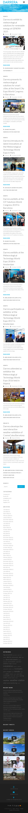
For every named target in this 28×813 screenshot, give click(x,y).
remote (17, 671)
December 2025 (7, 519)
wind (4, 683)
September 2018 (7, 585)
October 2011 (6, 643)
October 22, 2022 (16, 155)
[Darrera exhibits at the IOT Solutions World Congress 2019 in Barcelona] (14, 219)
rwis (4, 674)
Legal (14, 808)
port (4, 671)
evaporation (18, 661)
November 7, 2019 (16, 210)
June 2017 (5, 597)
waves (16, 677)
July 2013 (5, 637)
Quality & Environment (14, 810)
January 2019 (6, 581)
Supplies (5, 502)
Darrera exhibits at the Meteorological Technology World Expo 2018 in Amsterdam (13, 258)
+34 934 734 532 (14, 788)
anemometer (15, 657)
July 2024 (5, 531)
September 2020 (7, 569)
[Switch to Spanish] (20, 805)
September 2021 (7, 565)
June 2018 (5, 587)
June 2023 (5, 541)
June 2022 (5, 551)
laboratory (15, 666)
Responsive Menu (24, 2)
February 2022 (7, 557)
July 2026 (5, 509)
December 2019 (7, 573)
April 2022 (5, 553)
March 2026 (6, 513)
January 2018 (6, 589)
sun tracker (7, 190)
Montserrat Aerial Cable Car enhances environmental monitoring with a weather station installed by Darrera (13, 699)
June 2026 (5, 511)
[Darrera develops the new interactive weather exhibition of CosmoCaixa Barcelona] (14, 447)
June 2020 (5, 571)
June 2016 (5, 615)
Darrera (7, 34)
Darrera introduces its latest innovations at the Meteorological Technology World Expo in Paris (13, 146)
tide (14, 675)
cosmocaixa (19, 470)
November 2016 (7, 607)
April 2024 (5, 535)
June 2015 (5, 623)
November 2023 (7, 539)
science (5, 475)
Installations (6, 498)
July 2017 (5, 595)
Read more (6, 65)
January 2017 (6, 603)
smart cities (19, 674)
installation (8, 666)
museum (13, 472)
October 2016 (6, 609)
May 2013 (5, 639)
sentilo (15, 674)
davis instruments (12, 660)
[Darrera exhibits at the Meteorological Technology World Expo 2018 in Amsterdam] (14, 276)
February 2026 (7, 515)
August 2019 (6, 577)
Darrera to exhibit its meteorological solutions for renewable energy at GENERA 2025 (14, 25)
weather (17, 132)
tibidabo (11, 675)
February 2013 (7, 641)
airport (19, 655)
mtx (19, 297)
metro (10, 669)
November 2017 (7, 591)
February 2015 (7, 625)
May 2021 (5, 567)
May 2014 (5, 629)
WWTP (19, 683)
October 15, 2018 (16, 267)
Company (5, 494)
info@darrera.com (14, 794)
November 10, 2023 (17, 97)
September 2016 (7, 611)
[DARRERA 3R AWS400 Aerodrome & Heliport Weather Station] (14, 750)
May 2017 (5, 599)
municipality (18, 669)
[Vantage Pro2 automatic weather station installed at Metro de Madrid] (14, 738)
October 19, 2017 (16, 326)
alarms (9, 657)
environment (9, 68)
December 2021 (7, 561)
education (5, 661)
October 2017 (6, 593)
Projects (6, 423)
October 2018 (6, 583)
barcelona (11, 470)
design (19, 659)
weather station (14, 300)
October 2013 (6, 635)
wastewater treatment (11, 677)
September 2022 (7, 549)
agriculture (15, 655)
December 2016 (7, 605)
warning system (8, 132)
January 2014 (6, 633)
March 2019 (6, 579)
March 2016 (6, 619)
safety (7, 674)
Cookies (21, 808)
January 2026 (6, 517)
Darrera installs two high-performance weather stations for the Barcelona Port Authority (13, 692)
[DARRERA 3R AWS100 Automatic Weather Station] (14, 774)
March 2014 (6, 631)
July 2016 (5, 613)
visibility (17, 675)
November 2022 (7, 545)
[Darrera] (10, 2)
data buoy (8, 187)
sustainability (7, 70)
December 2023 (7, 537)
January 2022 (6, 559)
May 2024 (5, 533)
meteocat (19, 666)
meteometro (5, 669)
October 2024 (6, 529)
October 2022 (6, 547)
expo (22, 68)
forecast (14, 663)
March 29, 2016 (16, 438)
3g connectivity (8, 655)
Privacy (17, 808)
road (21, 671)
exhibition (17, 68)
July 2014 (5, 627)
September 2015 (7, 621)
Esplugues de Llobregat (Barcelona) (14, 799)
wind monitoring (12, 683)
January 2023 (6, 543)
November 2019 (7, 575)
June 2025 (5, 523)
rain (13, 671)
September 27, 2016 (17, 386)
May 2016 (5, 617)
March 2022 (6, 555)
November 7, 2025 (16, 34)
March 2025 (6, 527)
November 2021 (7, 563)
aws (6, 297)
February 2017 (7, 601)
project (18, 472)
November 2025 (7, 521)
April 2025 (5, 525)
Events (5, 16)
